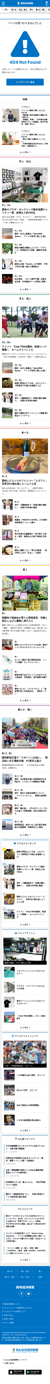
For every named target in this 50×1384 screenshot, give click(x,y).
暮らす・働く (40, 10)
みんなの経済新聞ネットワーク (25, 1350)
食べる (13, 10)
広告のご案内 (8, 1319)
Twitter (28, 1293)
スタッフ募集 (8, 1323)
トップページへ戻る (25, 82)
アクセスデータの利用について (15, 1311)
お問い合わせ (8, 1315)
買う (31, 10)
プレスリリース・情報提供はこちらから (18, 1308)
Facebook (21, 1293)
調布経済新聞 (25, 3)
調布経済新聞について (12, 1304)
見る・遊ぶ (23, 10)
